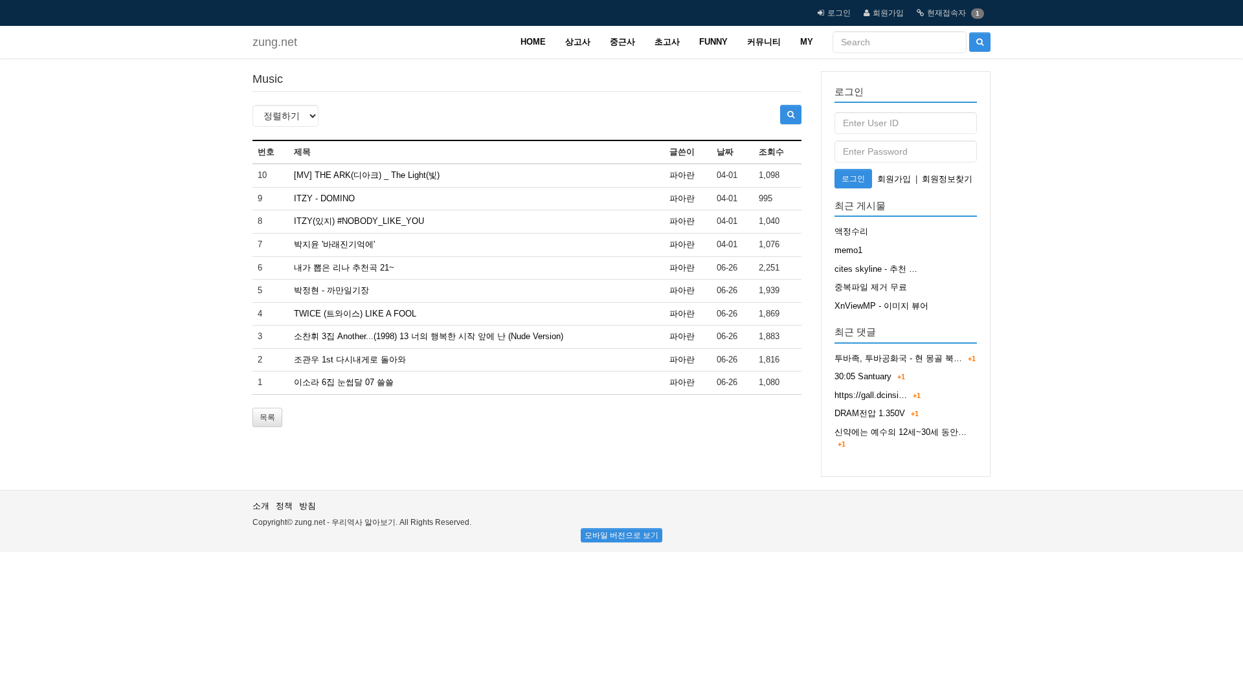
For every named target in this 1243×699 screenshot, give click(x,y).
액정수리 (851, 231)
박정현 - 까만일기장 (331, 290)
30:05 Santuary (862, 376)
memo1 (848, 250)
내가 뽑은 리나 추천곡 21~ (344, 267)
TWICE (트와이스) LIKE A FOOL (355, 313)
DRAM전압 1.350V (869, 413)
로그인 (839, 12)
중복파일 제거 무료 (870, 287)
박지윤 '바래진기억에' (334, 244)
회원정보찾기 (947, 179)
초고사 (667, 42)
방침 (307, 506)
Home (533, 42)
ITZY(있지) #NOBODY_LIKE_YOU (359, 221)
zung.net (274, 42)
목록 (267, 417)
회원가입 (888, 12)
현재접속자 (946, 12)
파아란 (682, 175)
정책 (284, 506)
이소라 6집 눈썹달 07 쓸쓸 (344, 382)
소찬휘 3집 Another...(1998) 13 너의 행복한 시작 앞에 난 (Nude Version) (428, 336)
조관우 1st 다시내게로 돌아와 (350, 359)
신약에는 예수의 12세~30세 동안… (900, 432)
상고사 (577, 42)
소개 (260, 506)
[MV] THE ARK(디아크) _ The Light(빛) (367, 175)
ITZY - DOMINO (324, 198)
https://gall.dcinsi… (870, 395)
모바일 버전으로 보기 (621, 535)
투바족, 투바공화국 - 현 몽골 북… (898, 358)
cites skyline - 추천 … (875, 269)
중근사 (622, 42)
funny (713, 42)
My (806, 42)
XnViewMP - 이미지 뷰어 (881, 306)
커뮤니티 (764, 42)
